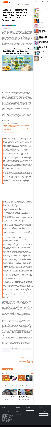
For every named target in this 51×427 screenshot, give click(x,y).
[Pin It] (7, 25)
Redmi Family (5, 348)
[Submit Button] (47, 414)
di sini (24, 39)
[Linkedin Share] (9, 25)
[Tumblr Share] (11, 25)
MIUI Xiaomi (41, 8)
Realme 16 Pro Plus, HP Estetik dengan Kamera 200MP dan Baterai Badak (43, 37)
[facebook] (42, 1)
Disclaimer (18, 411)
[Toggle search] (48, 2)
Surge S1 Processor (7, 351)
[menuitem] (14, 2)
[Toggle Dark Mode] (46, 2)
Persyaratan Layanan (19, 412)
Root (22, 4)
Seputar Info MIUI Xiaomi (15, 348)
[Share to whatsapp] (13, 25)
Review (19, 4)
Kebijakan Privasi (19, 414)
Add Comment (8, 369)
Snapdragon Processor (26, 348)
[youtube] (27, 410)
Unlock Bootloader (27, 4)
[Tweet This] (5, 25)
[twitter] (31, 410)
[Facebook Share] (3, 25)
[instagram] (44, 1)
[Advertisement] (10, 83)
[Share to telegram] (15, 25)
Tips (32, 4)
